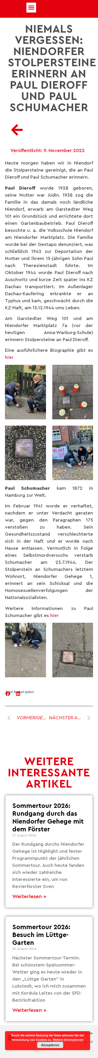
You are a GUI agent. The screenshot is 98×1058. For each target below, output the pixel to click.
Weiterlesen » (29, 896)
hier (9, 357)
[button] (31, 8)
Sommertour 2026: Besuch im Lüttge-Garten (41, 935)
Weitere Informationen (68, 1040)
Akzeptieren (50, 1045)
